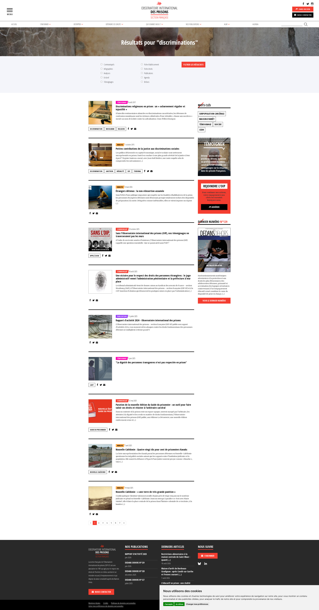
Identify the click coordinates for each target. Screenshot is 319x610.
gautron (109, 171)
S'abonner (209, 555)
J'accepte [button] (168, 604)
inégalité (120, 171)
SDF (128, 171)
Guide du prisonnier (98, 430)
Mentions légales (94, 603)
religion (121, 129)
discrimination (96, 129)
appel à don (94, 256)
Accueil (14, 24)
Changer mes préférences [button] (197, 604)
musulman (110, 129)
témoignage (205, 124)
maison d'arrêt (206, 118)
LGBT (92, 385)
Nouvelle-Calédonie (97, 472)
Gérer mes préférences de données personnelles (105, 606)
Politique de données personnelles (123, 603)
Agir (225, 24)
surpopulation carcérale (211, 113)
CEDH (201, 129)
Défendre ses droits (113, 24)
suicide (218, 124)
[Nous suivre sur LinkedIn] (205, 563)
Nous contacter (304, 15)
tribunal (137, 171)
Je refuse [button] (179, 604)
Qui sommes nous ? (153, 24)
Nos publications (192, 24)
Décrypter (77, 24)
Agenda (255, 24)
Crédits (105, 603)
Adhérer (215, 206)
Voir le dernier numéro (214, 300)
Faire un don (304, 9)
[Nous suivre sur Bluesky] (200, 563)
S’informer (44, 24)
